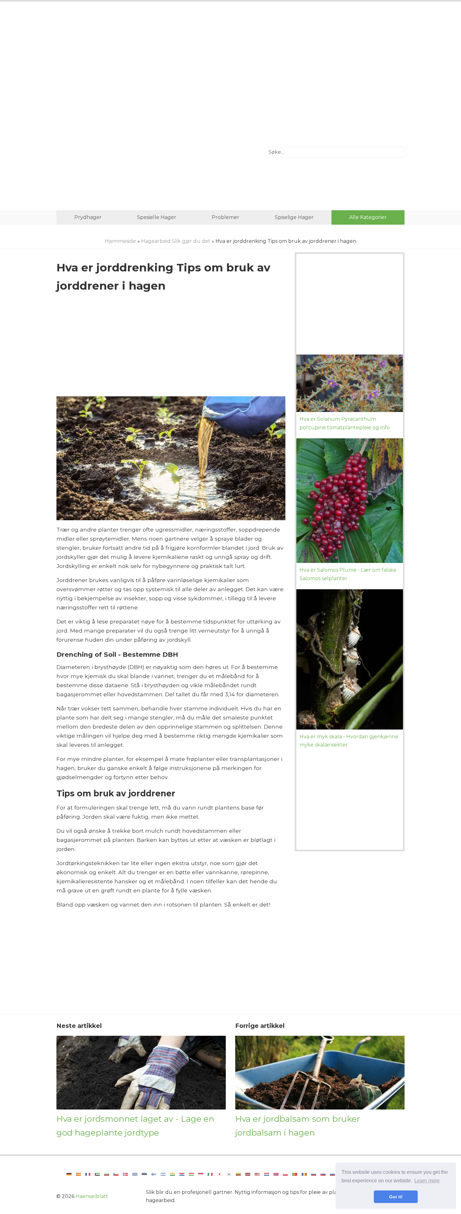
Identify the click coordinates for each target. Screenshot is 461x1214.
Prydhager (88, 217)
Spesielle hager (156, 217)
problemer (225, 217)
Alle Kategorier (368, 217)
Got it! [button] (396, 1196)
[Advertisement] (230, 58)
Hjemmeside (120, 241)
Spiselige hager (294, 217)
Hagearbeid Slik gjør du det (175, 241)
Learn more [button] (427, 1180)
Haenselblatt (92, 1196)
